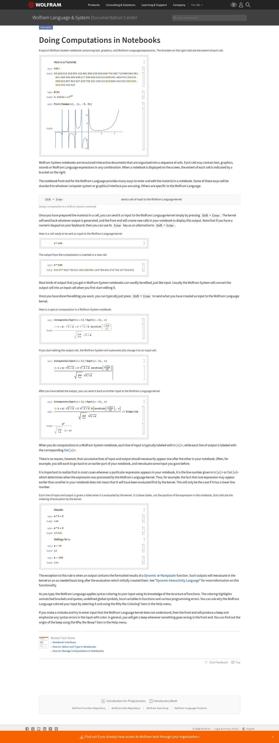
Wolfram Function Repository (89, 708)
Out (66, 450)
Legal (217, 729)
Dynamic (150, 575)
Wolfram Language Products (190, 708)
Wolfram (206, 729)
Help (159, 604)
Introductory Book (165, 701)
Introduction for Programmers (126, 701)
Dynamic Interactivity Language (177, 580)
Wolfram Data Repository (126, 708)
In (174, 445)
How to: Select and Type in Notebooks (74, 646)
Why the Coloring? (128, 604)
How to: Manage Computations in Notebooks (78, 651)
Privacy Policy (231, 729)
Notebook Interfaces (64, 642)
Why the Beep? (86, 622)
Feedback (218, 662)
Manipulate (168, 575)
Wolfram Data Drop (157, 708)
